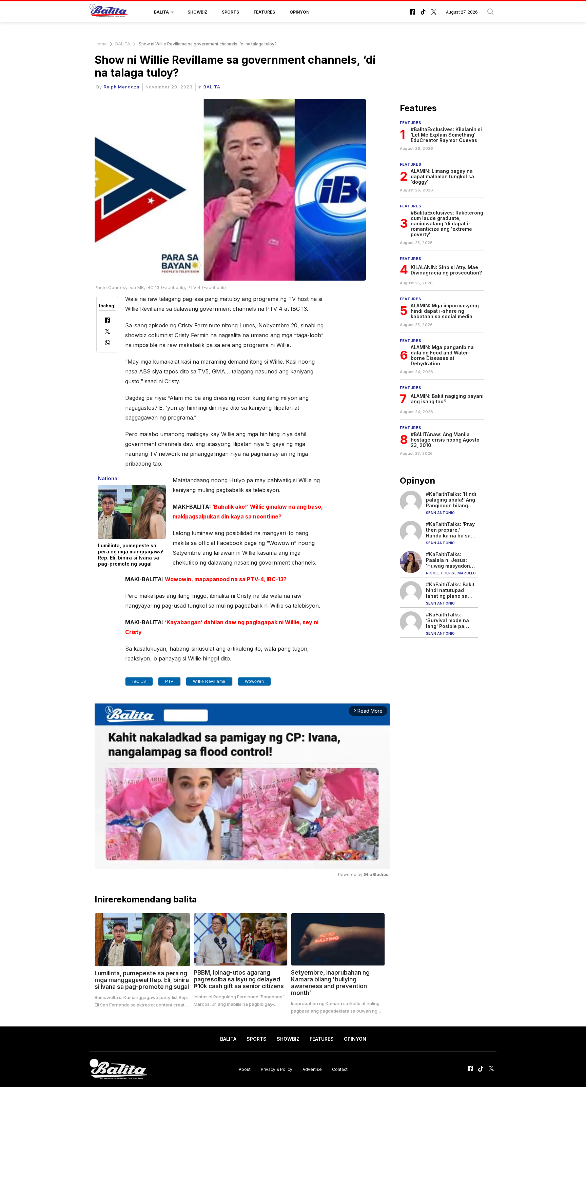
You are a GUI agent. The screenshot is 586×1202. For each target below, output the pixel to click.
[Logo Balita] (109, 12)
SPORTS (230, 12)
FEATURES (264, 12)
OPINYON (299, 12)
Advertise (312, 1069)
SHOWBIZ (197, 12)
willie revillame (209, 681)
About (245, 1069)
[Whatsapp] (107, 343)
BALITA (161, 12)
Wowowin (254, 681)
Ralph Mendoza (121, 86)
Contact (340, 1069)
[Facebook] (107, 321)
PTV (169, 681)
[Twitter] (107, 332)
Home (101, 43)
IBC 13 (139, 681)
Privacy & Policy (276, 1069)
